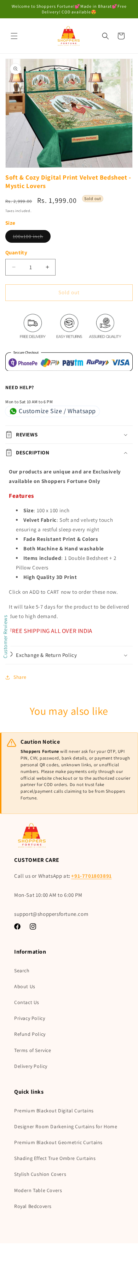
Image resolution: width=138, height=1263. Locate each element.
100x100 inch (32, 238)
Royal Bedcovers (33, 1206)
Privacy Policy (29, 1018)
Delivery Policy (30, 1066)
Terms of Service (32, 1050)
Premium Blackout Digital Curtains (54, 1110)
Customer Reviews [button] (5, 636)
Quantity (16, 252)
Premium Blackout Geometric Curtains (58, 1142)
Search (22, 970)
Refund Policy (30, 1034)
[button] (14, 36)
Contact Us (26, 1002)
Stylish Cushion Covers (40, 1174)
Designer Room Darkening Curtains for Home (65, 1126)
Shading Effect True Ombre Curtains (55, 1158)
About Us (24, 986)
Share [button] (20, 677)
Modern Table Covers (38, 1190)
